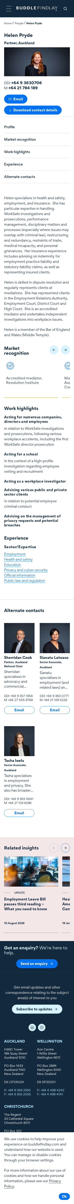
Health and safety (18, 559)
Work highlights (17, 152)
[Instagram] (41, 1027)
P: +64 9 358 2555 (17, 1090)
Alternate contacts (19, 177)
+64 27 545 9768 (20, 700)
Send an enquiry (34, 963)
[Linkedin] (32, 1027)
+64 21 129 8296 (19, 803)
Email (18, 99)
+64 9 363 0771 (57, 696)
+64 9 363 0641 (21, 799)
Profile (9, 127)
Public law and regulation (24, 580)
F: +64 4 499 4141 (50, 1094)
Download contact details (35, 110)
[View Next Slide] (65, 349)
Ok (64, 1196)
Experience (13, 164)
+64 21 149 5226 (55, 700)
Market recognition (20, 139)
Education (12, 564)
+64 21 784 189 (23, 87)
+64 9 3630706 (26, 82)
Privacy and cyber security (26, 570)
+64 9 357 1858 (21, 696)
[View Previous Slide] (53, 349)
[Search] (65, 8)
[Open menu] (8, 8)
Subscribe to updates (34, 1009)
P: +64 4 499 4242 (50, 1090)
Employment (14, 554)
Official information (19, 575)
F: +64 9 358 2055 (17, 1094)
